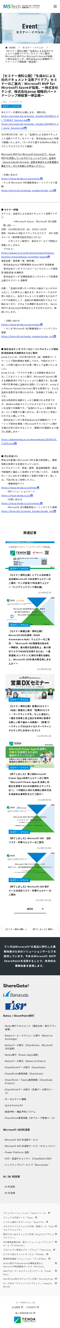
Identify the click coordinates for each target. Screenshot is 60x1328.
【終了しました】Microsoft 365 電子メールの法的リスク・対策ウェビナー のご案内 (30, 890)
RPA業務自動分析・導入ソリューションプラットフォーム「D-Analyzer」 (28, 1244)
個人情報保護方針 (24, 1313)
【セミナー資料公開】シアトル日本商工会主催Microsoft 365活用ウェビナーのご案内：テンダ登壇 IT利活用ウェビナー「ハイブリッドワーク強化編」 (17, 929)
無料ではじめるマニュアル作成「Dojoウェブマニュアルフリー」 (28, 1236)
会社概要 (16, 1307)
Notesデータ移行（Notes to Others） (26, 1061)
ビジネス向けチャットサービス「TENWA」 (24, 1254)
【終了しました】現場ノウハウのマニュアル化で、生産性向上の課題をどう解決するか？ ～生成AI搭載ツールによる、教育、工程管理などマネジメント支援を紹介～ (45, 929)
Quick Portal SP (14, 1105)
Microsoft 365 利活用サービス (21, 1139)
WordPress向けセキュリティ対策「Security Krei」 (29, 1278)
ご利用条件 (30, 1307)
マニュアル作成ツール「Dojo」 (18, 1217)
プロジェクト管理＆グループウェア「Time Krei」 (27, 1249)
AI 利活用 (10, 1186)
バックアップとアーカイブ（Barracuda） (27, 1164)
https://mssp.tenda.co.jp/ (16, 495)
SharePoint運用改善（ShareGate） (25, 1073)
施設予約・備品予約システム (20, 1111)
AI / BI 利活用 (11, 1176)
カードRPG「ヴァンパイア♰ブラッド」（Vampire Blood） (27, 1285)
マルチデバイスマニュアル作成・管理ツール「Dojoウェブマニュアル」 (28, 1228)
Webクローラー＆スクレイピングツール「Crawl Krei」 (27, 1272)
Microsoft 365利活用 (16, 1129)
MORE (30, 909)
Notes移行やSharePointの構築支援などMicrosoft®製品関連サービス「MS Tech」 (24, 1265)
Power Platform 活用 (17, 1152)
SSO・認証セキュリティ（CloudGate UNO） (29, 1158)
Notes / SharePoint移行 (18, 1016)
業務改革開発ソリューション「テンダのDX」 (25, 1258)
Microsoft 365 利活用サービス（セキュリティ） (31, 1146)
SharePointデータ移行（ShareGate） (26, 1067)
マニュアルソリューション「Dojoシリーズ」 (25, 1212)
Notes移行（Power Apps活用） (22, 1054)
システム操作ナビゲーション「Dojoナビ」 (24, 1221)
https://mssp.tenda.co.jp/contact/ (20, 178)
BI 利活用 (10, 1192)
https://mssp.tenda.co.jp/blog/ (19, 487)
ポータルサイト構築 (15, 1099)
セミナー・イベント (11, 106)
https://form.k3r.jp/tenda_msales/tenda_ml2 (27, 190)
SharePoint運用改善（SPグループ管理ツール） (30, 1117)
